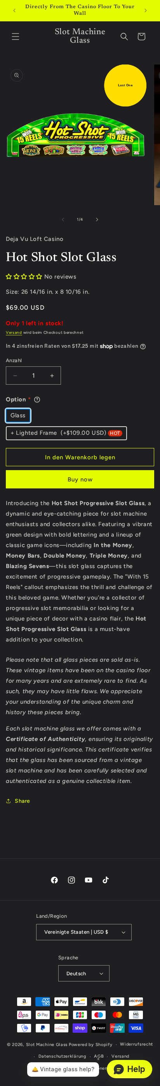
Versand (14, 332)
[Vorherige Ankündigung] (14, 10)
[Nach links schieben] (62, 219)
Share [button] (22, 801)
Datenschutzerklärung (62, 1056)
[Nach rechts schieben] (97, 219)
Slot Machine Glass (47, 1044)
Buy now (80, 479)
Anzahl (14, 360)
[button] (15, 36)
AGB (99, 1056)
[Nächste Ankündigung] (145, 10)
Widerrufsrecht (136, 1044)
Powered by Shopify (91, 1044)
